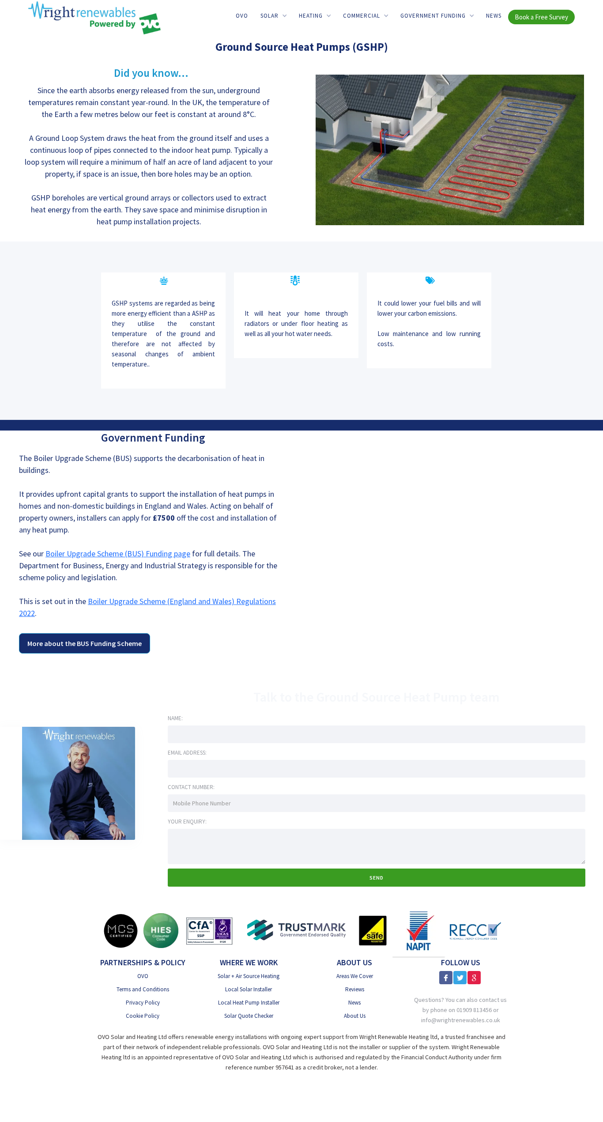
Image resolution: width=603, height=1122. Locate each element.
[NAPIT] (418, 930)
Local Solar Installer (248, 989)
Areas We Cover (354, 976)
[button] (273, 16)
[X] (460, 977)
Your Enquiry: (187, 821)
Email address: (187, 752)
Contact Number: (191, 787)
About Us (355, 1016)
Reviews (354, 989)
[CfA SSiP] (209, 931)
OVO (242, 16)
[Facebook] (445, 977)
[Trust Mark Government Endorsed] (297, 931)
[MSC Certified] (120, 930)
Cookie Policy (142, 1016)
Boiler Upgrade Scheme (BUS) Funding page (117, 553)
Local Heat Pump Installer (248, 1002)
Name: (175, 718)
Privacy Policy (143, 1002)
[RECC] (475, 930)
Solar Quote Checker (248, 1016)
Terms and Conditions (143, 989)
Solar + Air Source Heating (248, 976)
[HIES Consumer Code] (160, 930)
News (493, 16)
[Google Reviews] (474, 977)
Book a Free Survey (541, 17)
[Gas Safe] (373, 930)
